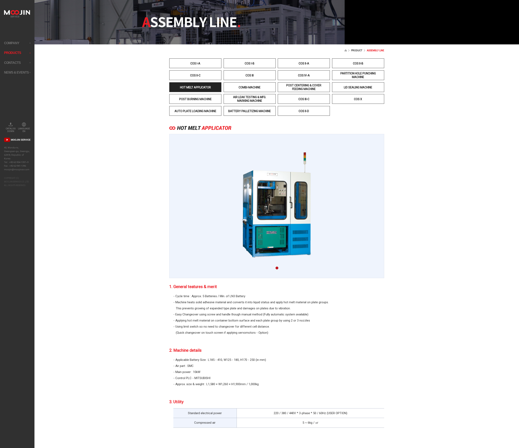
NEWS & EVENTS (16, 72)
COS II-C (195, 75)
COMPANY (11, 43)
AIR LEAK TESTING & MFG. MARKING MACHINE (249, 98)
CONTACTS (12, 62)
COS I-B (249, 63)
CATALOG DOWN (11, 130)
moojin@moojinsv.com (16, 169)
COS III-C (303, 99)
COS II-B (358, 63)
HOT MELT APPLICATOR (195, 87)
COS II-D (304, 111)
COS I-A (195, 63)
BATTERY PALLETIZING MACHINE (249, 111)
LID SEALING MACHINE (358, 87)
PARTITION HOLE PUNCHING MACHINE (358, 75)
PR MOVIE (17, 140)
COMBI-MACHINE (250, 87)
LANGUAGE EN (24, 130)
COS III (250, 75)
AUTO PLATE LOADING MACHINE (195, 111)
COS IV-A (304, 75)
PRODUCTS (12, 53)
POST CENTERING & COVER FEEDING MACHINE (303, 87)
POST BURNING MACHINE (195, 99)
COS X (358, 99)
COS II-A (304, 63)
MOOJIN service (17, 13)
